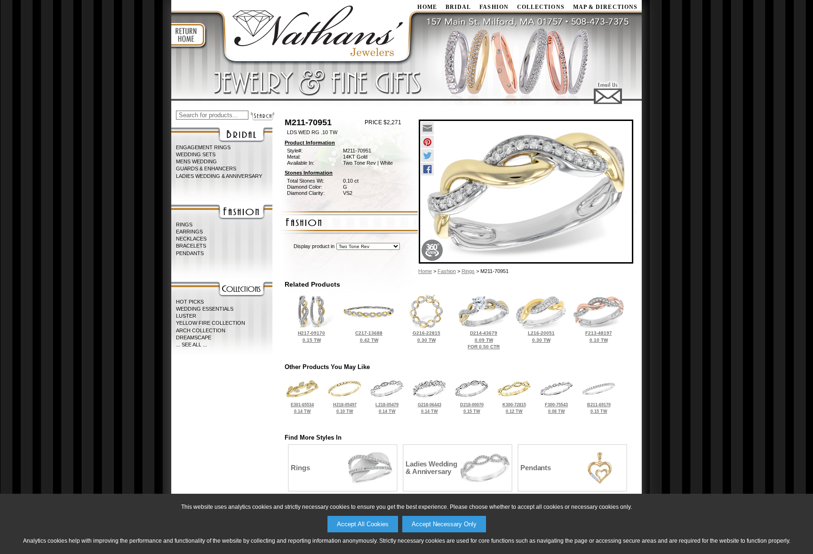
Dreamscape (193, 337)
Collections (541, 7)
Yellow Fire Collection (210, 323)
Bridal (458, 7)
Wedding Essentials (204, 309)
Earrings (189, 231)
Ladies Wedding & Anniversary (219, 176)
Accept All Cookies (363, 524)
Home (425, 271)
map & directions (605, 7)
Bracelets (191, 246)
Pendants (190, 253)
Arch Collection (200, 330)
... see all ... (191, 344)
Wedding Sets (195, 154)
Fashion (494, 7)
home (427, 7)
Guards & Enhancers (206, 168)
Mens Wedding (196, 161)
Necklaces (191, 238)
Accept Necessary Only (444, 524)
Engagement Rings (203, 147)
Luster (186, 316)
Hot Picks (190, 302)
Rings (184, 224)
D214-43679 (484, 339)
